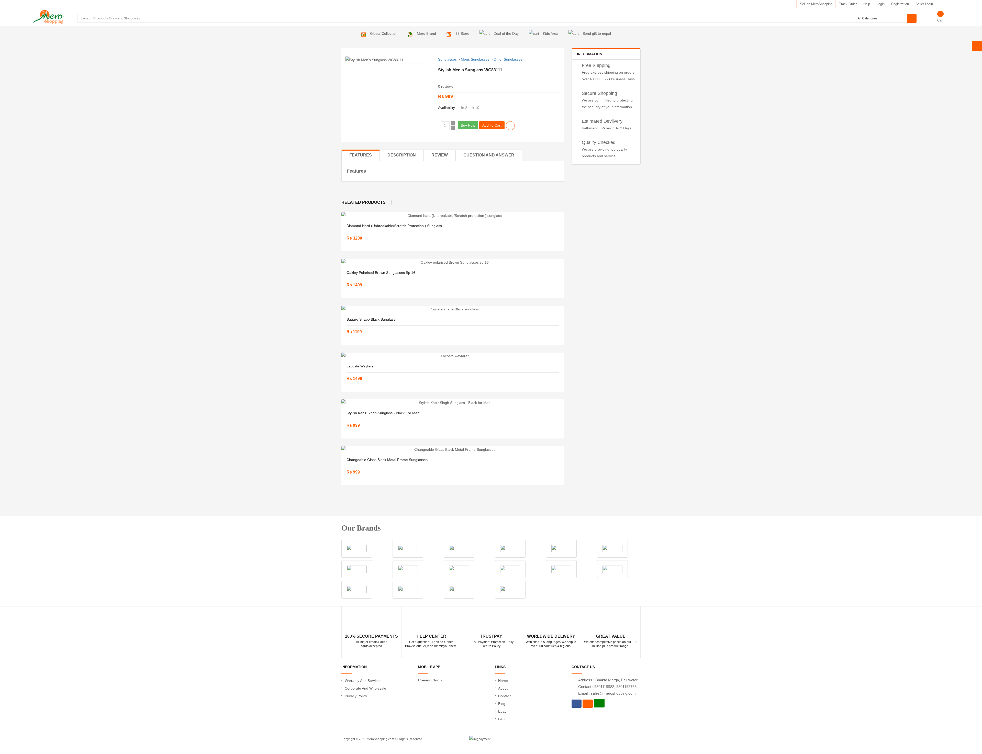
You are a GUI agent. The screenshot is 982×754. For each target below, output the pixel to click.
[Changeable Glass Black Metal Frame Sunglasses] (452, 449)
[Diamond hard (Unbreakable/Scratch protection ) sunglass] (452, 215)
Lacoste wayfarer (361, 366)
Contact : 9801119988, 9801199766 (607, 686)
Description (401, 155)
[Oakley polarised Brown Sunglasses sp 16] (452, 262)
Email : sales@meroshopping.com (607, 693)
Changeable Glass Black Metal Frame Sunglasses (387, 460)
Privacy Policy (356, 696)
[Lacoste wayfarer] (452, 356)
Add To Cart (491, 125)
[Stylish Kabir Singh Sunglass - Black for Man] (452, 402)
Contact (504, 696)
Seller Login (924, 4)
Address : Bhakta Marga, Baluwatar (608, 680)
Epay (502, 711)
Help (866, 4)
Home (503, 681)
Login (881, 4)
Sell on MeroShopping (816, 4)
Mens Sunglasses (475, 59)
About (503, 688)
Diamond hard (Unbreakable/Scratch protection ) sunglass (394, 226)
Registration (900, 4)
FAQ (501, 719)
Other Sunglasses (508, 59)
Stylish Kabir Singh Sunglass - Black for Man (383, 413)
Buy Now (468, 125)
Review (439, 155)
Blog (501, 704)
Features (360, 155)
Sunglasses (447, 59)
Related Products (363, 202)
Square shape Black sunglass (371, 319)
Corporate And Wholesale (365, 688)
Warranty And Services (363, 681)
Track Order (848, 4)
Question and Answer (488, 155)
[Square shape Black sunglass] (452, 309)
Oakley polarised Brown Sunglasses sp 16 (381, 273)
